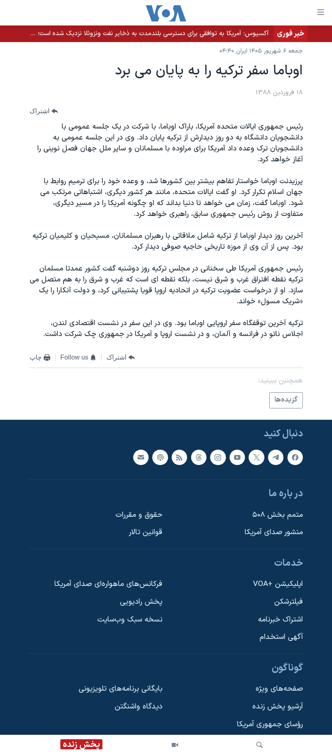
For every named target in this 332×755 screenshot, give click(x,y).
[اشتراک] (141, 457)
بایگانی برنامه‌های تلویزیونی (120, 688)
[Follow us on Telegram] (275, 457)
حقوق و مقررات (138, 514)
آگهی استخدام (281, 637)
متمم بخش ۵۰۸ (277, 514)
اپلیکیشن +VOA (278, 584)
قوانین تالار (145, 532)
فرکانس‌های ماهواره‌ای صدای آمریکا (108, 584)
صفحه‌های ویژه (279, 688)
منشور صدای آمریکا (274, 532)
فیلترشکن (288, 601)
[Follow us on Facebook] (295, 457)
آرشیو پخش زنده (277, 706)
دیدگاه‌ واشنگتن (138, 706)
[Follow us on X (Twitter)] (256, 457)
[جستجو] (259, 745)
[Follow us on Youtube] (237, 457)
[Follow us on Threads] (198, 457)
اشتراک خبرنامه (280, 619)
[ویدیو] (175, 745)
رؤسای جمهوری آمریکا (270, 724)
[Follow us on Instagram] (218, 457)
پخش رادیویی (141, 601)
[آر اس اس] (179, 457)
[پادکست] (160, 457)
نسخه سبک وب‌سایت (129, 619)
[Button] (44, 111)
